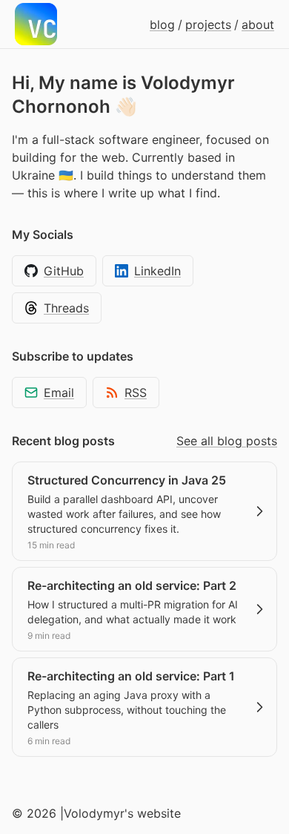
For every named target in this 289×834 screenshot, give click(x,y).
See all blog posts (226, 440)
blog (162, 24)
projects (208, 24)
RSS (135, 392)
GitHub (64, 270)
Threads (66, 308)
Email (59, 392)
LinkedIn (157, 270)
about (258, 24)
